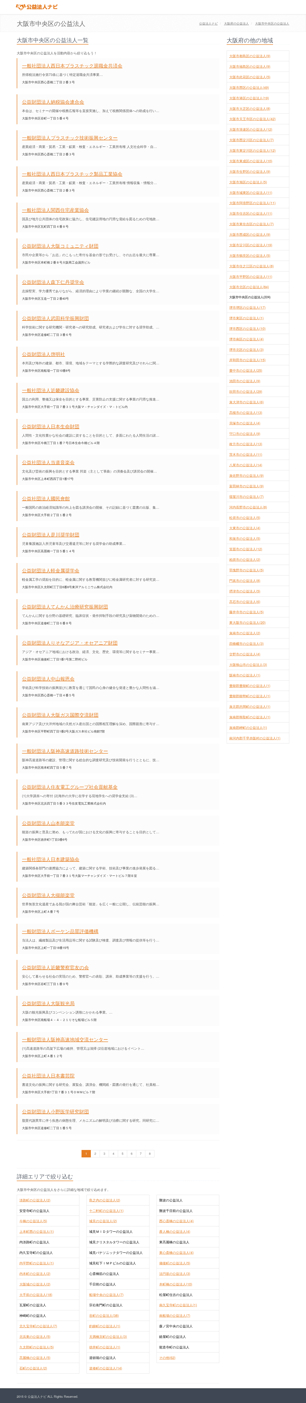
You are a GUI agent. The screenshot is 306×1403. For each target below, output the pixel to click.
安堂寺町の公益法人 (34, 1210)
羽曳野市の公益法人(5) (246, 570)
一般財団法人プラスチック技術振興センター (70, 137)
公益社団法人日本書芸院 (48, 1075)
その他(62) (167, 1357)
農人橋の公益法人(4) (174, 1231)
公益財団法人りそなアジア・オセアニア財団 (70, 642)
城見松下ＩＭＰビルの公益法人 (112, 1263)
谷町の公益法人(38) (104, 1315)
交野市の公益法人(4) (244, 654)
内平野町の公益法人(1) (36, 1263)
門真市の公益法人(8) (244, 580)
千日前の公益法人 (102, 1284)
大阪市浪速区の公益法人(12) (250, 129)
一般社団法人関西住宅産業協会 (55, 209)
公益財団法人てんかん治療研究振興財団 (65, 606)
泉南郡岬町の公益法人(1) (248, 727)
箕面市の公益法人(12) (245, 549)
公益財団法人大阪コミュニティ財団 (60, 245)
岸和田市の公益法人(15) (247, 359)
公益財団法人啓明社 (43, 353)
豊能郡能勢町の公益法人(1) (249, 695)
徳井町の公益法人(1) (104, 1347)
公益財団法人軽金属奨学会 (50, 570)
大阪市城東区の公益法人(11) (250, 192)
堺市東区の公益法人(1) (246, 318)
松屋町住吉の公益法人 (176, 1294)
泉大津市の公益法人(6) (246, 402)
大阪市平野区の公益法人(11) (250, 276)
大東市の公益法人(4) (244, 527)
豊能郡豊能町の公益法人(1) (249, 685)
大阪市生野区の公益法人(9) (249, 171)
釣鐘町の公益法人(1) (104, 1326)
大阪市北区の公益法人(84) (249, 286)
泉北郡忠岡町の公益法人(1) (249, 706)
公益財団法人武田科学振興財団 (55, 318)
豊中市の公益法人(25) (245, 370)
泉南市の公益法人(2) (244, 633)
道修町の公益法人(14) (105, 1368)
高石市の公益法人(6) (244, 601)
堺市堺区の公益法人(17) (247, 307)
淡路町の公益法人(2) (34, 1200)
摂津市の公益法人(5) (244, 591)
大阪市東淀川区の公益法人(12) (252, 150)
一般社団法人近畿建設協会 (50, 390)
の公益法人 (236, 23)
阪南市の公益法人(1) (244, 675)
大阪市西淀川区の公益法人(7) (251, 139)
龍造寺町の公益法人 (174, 1347)
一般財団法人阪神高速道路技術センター (65, 750)
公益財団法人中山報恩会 (48, 678)
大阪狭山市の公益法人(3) (248, 664)
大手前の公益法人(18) (35, 1294)
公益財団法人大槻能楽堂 (48, 894)
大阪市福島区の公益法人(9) (249, 66)
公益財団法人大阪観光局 (48, 1003)
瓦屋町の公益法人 (32, 1304)
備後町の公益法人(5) (174, 1263)
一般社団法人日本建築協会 (50, 859)
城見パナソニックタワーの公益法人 (116, 1252)
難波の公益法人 (171, 1200)
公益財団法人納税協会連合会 (53, 101)
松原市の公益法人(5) (244, 517)
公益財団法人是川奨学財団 (50, 534)
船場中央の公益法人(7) (106, 1294)
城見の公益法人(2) (103, 1220)
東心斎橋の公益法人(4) (176, 1252)
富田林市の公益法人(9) (246, 486)
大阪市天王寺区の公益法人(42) (252, 118)
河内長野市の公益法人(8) (248, 507)
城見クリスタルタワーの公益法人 (114, 1242)
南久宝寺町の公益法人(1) (178, 1304)
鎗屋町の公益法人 (172, 1336)
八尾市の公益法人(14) (245, 464)
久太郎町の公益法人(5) (36, 1347)
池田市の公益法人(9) (244, 380)
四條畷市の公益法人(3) (246, 643)
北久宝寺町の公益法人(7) (38, 1326)
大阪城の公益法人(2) (34, 1284)
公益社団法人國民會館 (46, 498)
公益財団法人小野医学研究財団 (55, 1111)
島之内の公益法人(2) (104, 1200)
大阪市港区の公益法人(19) (249, 98)
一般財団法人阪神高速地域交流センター (65, 1039)
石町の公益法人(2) (33, 1368)
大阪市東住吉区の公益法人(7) (251, 223)
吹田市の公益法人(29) (245, 391)
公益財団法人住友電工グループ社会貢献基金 (70, 786)
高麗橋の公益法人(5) (34, 1357)
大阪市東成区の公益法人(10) (250, 160)
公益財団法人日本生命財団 (50, 426)
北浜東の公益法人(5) (34, 1336)
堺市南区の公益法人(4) (246, 339)
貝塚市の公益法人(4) (244, 423)
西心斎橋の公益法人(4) (176, 1220)
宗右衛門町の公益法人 (106, 1304)
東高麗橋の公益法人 (174, 1242)
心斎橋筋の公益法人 (104, 1273)
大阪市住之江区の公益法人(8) (251, 266)
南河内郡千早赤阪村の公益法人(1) (254, 738)
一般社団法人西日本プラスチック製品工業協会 (72, 173)
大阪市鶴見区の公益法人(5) (249, 255)
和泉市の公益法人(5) (244, 538)
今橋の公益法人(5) (33, 1220)
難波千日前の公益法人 (176, 1210)
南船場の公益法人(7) (174, 1315)
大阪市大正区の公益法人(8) (249, 108)
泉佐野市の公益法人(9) (246, 475)
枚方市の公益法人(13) (245, 443)
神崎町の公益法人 (32, 1315)
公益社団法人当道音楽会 (48, 462)
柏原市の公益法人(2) (244, 559)
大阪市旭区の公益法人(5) (248, 182)
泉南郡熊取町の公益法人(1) (249, 717)
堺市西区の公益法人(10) (247, 328)
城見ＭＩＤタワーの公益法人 (111, 1231)
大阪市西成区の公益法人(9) (249, 234)
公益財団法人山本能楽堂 (48, 822)
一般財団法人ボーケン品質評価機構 (60, 931)
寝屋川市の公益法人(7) (246, 496)
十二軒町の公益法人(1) (106, 1210)
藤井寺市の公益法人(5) (246, 611)
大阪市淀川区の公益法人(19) (250, 244)
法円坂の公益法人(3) (174, 1273)
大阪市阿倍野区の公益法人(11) (252, 202)
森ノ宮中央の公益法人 (176, 1326)
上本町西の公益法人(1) (36, 1231)
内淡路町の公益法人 (34, 1242)
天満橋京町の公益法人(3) (108, 1336)
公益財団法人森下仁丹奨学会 (53, 281)
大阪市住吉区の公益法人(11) (250, 213)
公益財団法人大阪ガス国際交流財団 (60, 714)
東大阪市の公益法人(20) (247, 622)
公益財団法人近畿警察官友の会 (55, 967)
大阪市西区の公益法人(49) (249, 87)
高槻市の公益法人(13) (245, 412)
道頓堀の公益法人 (102, 1357)
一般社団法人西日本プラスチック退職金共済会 (72, 65)
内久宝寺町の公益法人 (36, 1252)
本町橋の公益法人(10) (175, 1284)
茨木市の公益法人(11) (245, 454)
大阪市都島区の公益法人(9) (249, 55)
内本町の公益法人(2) (34, 1273)
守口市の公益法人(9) (244, 433)
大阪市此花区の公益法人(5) (249, 76)
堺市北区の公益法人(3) (246, 349)
